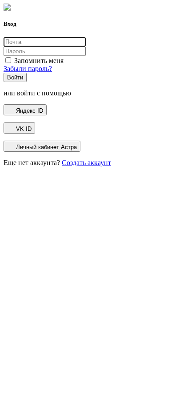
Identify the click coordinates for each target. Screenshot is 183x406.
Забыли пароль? (28, 68)
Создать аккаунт (86, 162)
